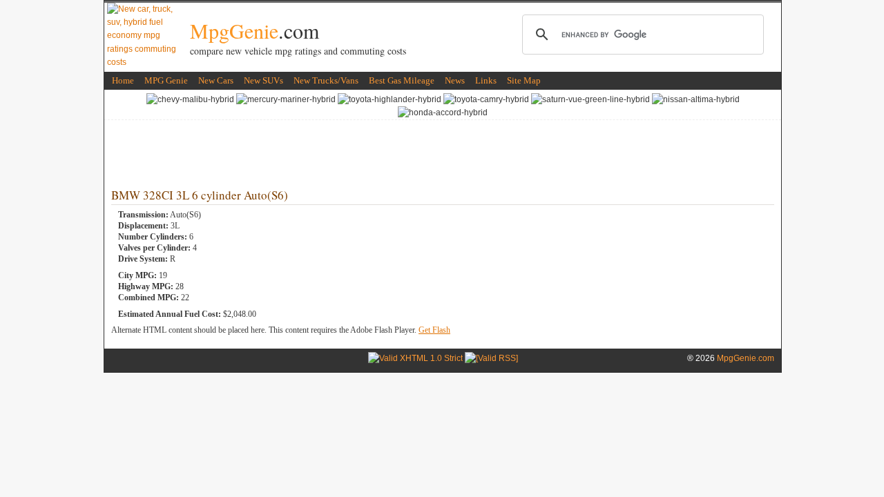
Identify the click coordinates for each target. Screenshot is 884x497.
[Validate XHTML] (415, 358)
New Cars (215, 80)
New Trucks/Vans (326, 80)
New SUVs (263, 80)
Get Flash (434, 330)
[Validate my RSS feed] (491, 358)
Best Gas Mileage (401, 80)
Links (486, 80)
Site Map (524, 80)
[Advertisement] (442, 151)
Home (123, 80)
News (455, 80)
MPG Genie (166, 80)
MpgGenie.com (745, 358)
